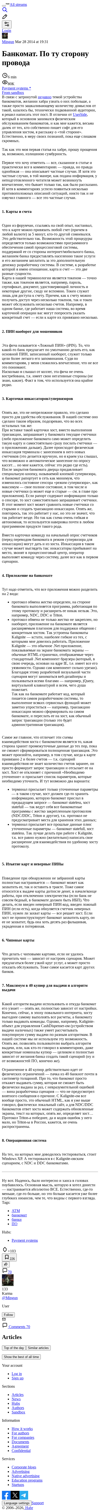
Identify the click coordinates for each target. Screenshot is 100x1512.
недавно (44, 97)
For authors (20, 1433)
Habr (28, 1508)
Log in (17, 1374)
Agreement (20, 1446)
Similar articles (38, 1348)
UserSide (80, 114)
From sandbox (13, 93)
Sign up (18, 1378)
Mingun (8, 42)
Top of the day (14, 1348)
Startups (18, 1485)
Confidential (21, 1451)
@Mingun (10, 1298)
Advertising (21, 1471)
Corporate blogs (24, 1467)
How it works (22, 1429)
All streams (18, 4)
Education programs (27, 1480)
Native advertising (26, 1476)
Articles (18, 1395)
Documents (20, 1442)
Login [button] (6, 30)
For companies (23, 1437)
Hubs (16, 1403)
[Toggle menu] (4, 6)
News (16, 1399)
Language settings (17, 1503)
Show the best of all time (21, 1357)
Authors (18, 1408)
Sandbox (18, 1412)
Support (38, 1503)
